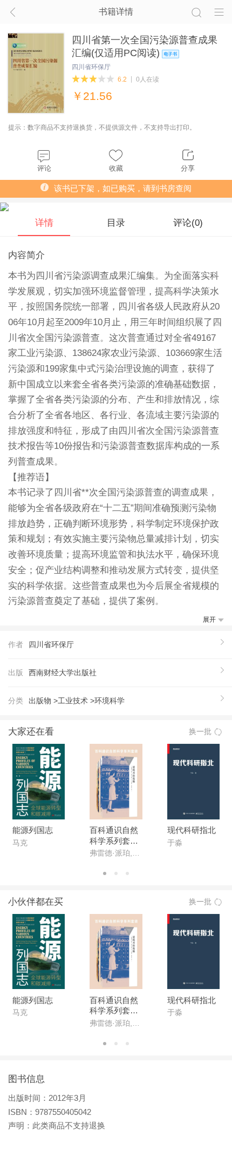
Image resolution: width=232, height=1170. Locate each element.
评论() (188, 222)
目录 (116, 222)
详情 (44, 222)
